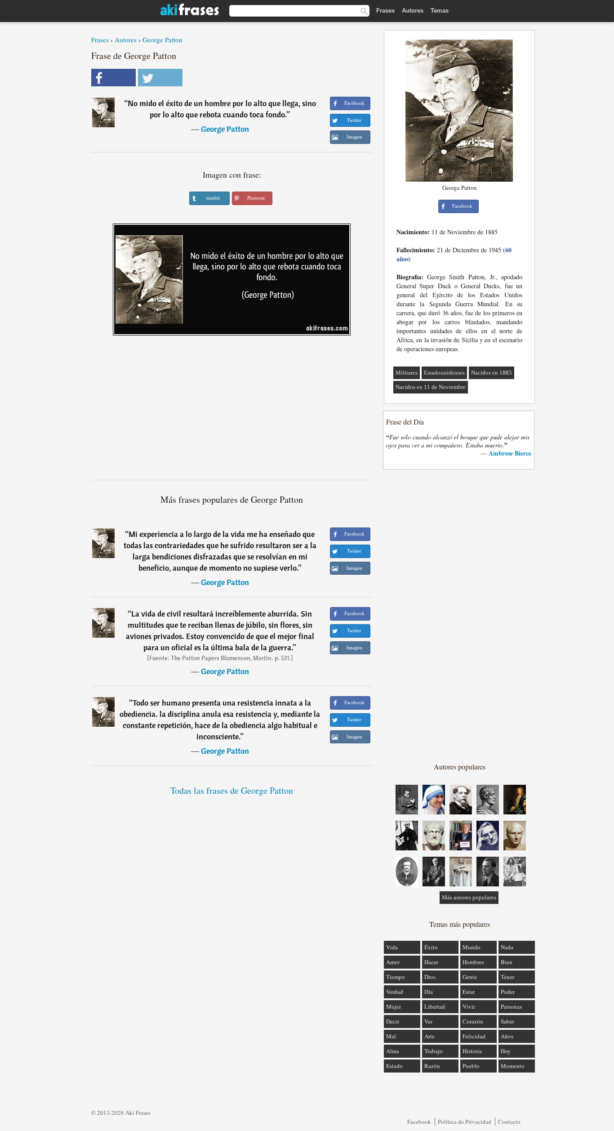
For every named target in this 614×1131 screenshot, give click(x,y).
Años (507, 1036)
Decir (392, 1021)
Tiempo (395, 977)
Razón (432, 1066)
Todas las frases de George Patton (231, 790)
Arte (429, 1036)
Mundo (472, 947)
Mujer (393, 1006)
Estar (469, 992)
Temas (440, 10)
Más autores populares (469, 897)
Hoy (506, 1051)
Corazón (473, 1021)
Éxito (431, 947)
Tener (507, 977)
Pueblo (471, 1066)
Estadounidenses (444, 372)
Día (428, 992)
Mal (391, 1036)
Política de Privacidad (464, 1122)
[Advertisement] (231, 411)
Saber (507, 1021)
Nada (507, 947)
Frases (385, 10)
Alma (392, 1051)
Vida (392, 947)
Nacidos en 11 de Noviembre (431, 387)
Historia (472, 1051)
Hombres (473, 962)
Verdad (394, 992)
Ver (428, 1021)
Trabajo (433, 1051)
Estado (394, 1066)
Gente (470, 977)
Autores (412, 10)
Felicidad (474, 1036)
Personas (511, 1006)
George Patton (162, 39)
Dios (430, 977)
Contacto (509, 1122)
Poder (508, 992)
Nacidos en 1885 (491, 372)
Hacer (431, 962)
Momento (513, 1066)
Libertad (434, 1006)
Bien (506, 962)
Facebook (419, 1122)
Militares (407, 372)
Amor (393, 962)
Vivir (469, 1006)
